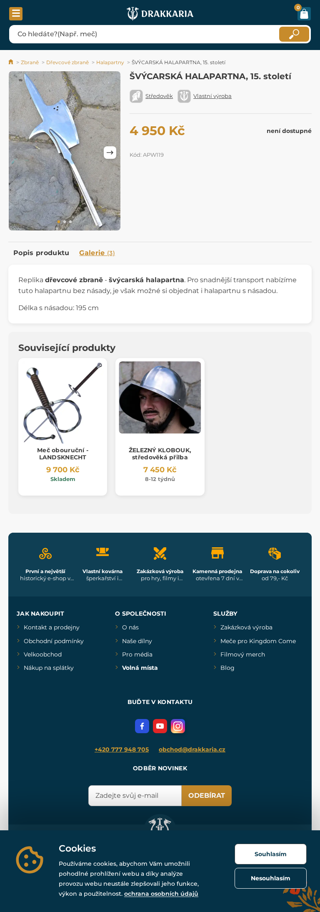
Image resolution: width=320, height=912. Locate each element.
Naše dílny (137, 641)
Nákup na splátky (49, 667)
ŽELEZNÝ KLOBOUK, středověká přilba (160, 453)
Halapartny (110, 62)
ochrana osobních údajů (161, 893)
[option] (64, 152)
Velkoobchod (43, 654)
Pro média (137, 654)
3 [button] (70, 222)
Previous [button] (18, 152)
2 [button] (64, 222)
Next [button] (110, 152)
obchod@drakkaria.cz (192, 749)
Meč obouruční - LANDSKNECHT (62, 453)
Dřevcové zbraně (67, 62)
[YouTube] (160, 726)
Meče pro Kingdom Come (258, 641)
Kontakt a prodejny (52, 627)
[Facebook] (142, 726)
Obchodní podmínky (54, 641)
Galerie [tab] (97, 253)
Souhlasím (271, 854)
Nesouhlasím (270, 878)
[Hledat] (294, 34)
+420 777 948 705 (122, 749)
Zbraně (30, 62)
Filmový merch (242, 654)
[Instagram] (178, 726)
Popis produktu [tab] (41, 253)
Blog (227, 667)
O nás (130, 627)
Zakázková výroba (246, 627)
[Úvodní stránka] (11, 62)
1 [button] (58, 222)
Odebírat (206, 795)
